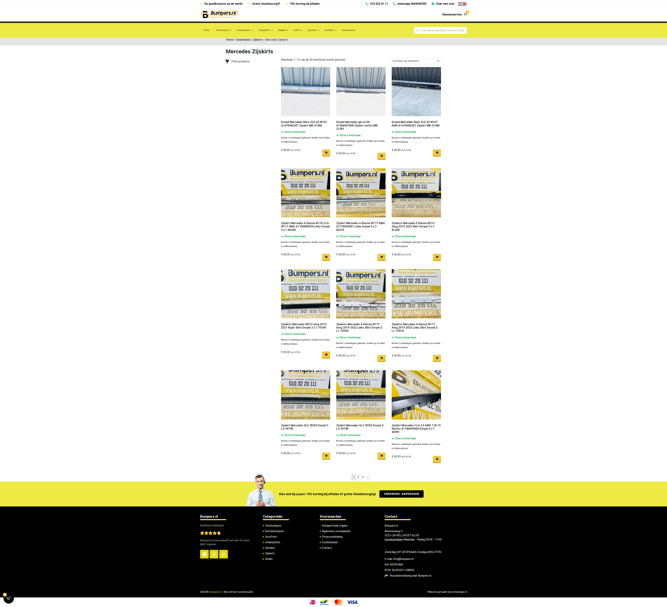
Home (229, 39)
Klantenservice (452, 14)
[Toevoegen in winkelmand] (326, 153)
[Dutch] (460, 3)
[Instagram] (214, 554)
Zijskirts (257, 39)
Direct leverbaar (295, 132)
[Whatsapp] (223, 554)
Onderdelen (243, 39)
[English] (464, 3)
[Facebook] (204, 554)
